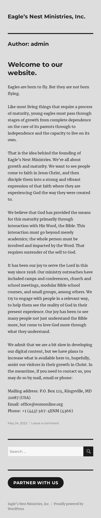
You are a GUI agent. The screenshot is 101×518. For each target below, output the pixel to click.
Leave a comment (45, 423)
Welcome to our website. (35, 68)
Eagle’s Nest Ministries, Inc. (46, 16)
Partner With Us (35, 482)
